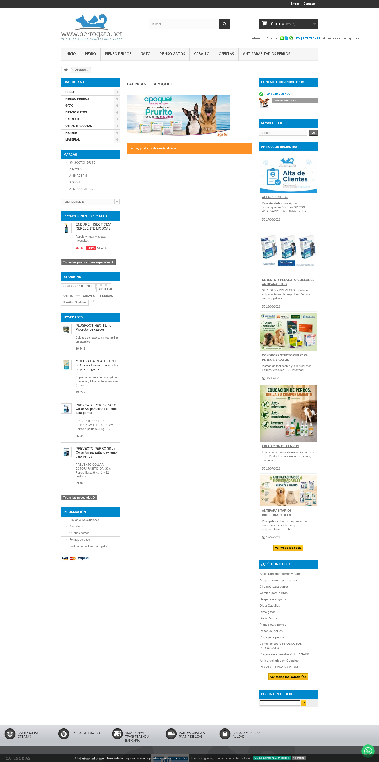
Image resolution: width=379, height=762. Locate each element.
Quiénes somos (78, 533)
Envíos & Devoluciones (83, 520)
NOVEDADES (73, 317)
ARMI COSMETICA (81, 188)
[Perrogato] (101, 26)
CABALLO (202, 53)
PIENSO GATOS (172, 53)
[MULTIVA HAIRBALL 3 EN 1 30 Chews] (66, 365)
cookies (94, 758)
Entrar (295, 3)
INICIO (71, 53)
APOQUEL (75, 182)
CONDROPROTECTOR (78, 286)
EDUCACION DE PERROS (280, 446)
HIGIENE (71, 132)
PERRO (90, 53)
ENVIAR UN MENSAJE (285, 101)
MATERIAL (72, 139)
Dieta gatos (267, 612)
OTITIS (68, 295)
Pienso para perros (273, 624)
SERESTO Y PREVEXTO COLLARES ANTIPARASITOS (288, 282)
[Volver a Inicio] (66, 70)
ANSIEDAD (105, 289)
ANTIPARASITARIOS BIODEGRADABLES (277, 513)
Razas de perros (271, 631)
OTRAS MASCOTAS (78, 126)
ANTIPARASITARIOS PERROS (266, 53)
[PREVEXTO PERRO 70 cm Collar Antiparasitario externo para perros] (66, 408)
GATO (145, 53)
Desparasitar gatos (273, 599)
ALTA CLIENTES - (275, 197)
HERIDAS (106, 295)
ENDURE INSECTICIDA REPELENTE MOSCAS (93, 226)
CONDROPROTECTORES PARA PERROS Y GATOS (285, 357)
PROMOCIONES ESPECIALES (85, 216)
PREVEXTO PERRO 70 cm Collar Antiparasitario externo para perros (96, 409)
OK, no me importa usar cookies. (272, 758)
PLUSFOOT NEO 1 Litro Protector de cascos (93, 327)
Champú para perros (274, 586)
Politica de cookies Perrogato (87, 546)
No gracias (298, 758)
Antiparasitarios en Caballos (279, 660)
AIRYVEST (76, 169)
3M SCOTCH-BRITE (81, 162)
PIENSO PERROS (118, 53)
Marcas (70, 154)
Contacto (310, 3)
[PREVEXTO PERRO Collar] (66, 452)
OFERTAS (226, 53)
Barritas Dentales (74, 302)
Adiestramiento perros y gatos (280, 573)
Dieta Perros (268, 618)
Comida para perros (274, 593)
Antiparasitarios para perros (279, 580)
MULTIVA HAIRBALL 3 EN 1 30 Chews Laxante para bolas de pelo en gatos (97, 365)
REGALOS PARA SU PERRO (280, 667)
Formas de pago (79, 539)
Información (75, 512)
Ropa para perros (272, 637)
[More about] (98, 284)
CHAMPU (89, 295)
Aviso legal (75, 526)
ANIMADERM (77, 175)
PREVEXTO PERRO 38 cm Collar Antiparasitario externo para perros (96, 452)
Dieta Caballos (270, 605)
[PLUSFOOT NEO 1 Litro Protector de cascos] (66, 329)
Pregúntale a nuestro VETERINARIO (285, 654)
